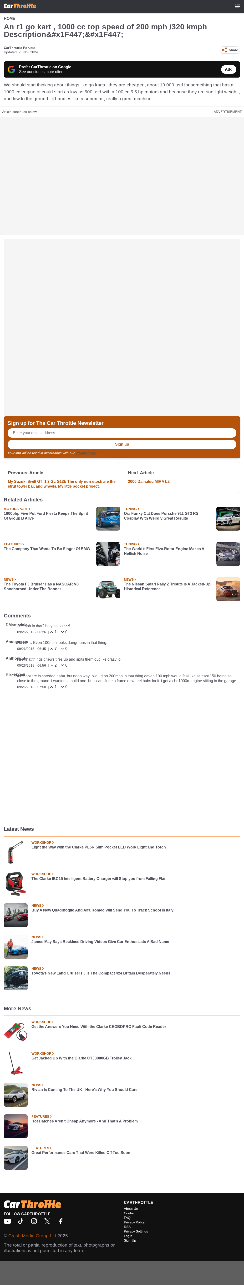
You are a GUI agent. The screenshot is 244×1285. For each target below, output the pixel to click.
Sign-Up (130, 1240)
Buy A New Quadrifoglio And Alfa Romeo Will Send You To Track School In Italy (102, 910)
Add (229, 69)
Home (9, 18)
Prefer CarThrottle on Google (45, 67)
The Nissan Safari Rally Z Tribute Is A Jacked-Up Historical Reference (167, 586)
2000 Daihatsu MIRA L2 (149, 481)
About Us (131, 1208)
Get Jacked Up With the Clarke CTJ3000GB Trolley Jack (81, 1058)
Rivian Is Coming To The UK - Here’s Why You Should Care (84, 1090)
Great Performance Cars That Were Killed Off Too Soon (80, 1153)
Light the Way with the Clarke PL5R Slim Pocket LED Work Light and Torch (98, 847)
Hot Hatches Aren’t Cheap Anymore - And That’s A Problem (84, 1121)
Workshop (41, 842)
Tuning (130, 509)
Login (128, 1236)
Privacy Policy (86, 453)
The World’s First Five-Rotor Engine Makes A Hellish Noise (164, 551)
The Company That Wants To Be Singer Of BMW (47, 549)
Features (12, 544)
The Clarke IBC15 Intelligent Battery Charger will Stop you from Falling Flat (98, 879)
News (9, 579)
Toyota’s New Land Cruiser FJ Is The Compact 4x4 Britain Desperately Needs (100, 973)
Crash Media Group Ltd (32, 1235)
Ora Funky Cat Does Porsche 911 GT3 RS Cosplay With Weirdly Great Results (161, 515)
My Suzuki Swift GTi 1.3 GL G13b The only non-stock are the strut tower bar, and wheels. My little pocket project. (62, 483)
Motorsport (16, 509)
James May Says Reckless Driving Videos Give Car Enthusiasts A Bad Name (100, 942)
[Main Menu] (237, 6)
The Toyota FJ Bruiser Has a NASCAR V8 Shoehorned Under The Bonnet (41, 586)
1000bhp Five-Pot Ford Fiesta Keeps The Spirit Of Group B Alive (46, 515)
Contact (130, 1213)
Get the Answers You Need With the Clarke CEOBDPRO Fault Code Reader (98, 1027)
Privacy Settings (136, 1231)
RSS (127, 1226)
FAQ (127, 1217)
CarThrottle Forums (20, 48)
